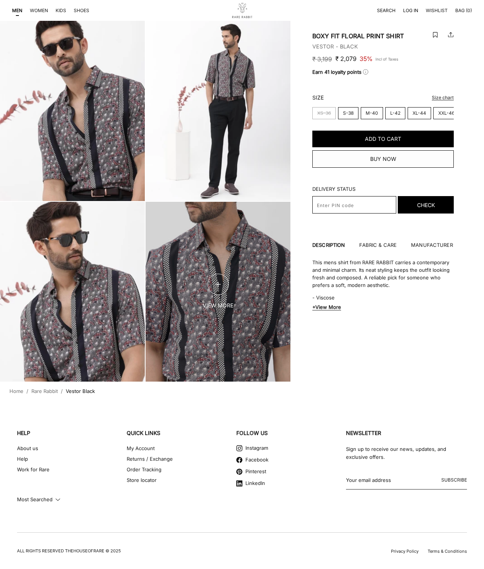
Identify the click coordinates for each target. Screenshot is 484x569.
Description (328, 245)
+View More (326, 307)
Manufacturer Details (442, 245)
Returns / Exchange (150, 459)
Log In (410, 10)
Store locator (142, 480)
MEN (17, 10)
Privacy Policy (405, 551)
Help (22, 459)
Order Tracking (144, 469)
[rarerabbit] (242, 11)
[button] (435, 34)
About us (27, 448)
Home (16, 391)
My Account (141, 448)
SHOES (81, 10)
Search (386, 10)
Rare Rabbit (44, 391)
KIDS (61, 10)
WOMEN (39, 10)
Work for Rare (33, 469)
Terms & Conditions (447, 551)
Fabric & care (378, 245)
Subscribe (454, 480)
